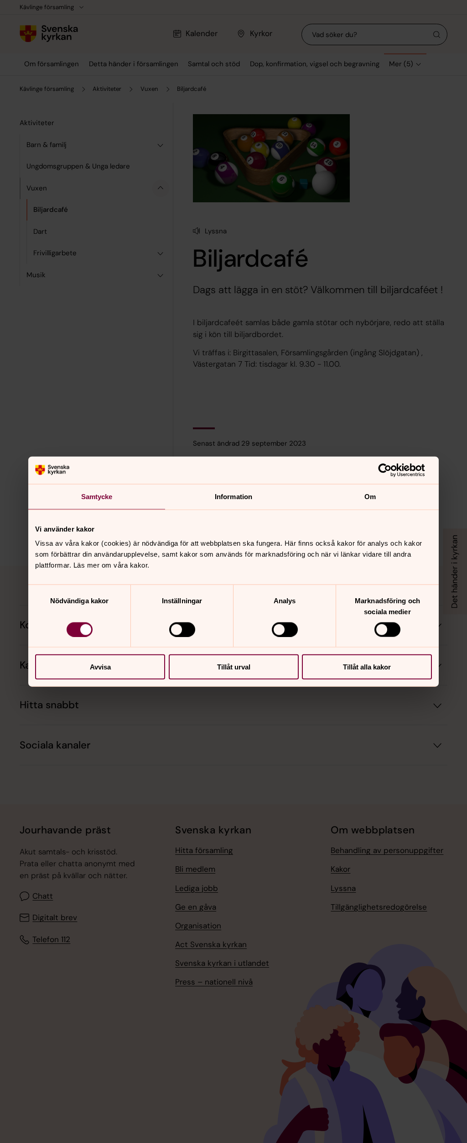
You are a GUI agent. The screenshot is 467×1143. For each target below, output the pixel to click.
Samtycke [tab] (97, 496)
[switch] (182, 629)
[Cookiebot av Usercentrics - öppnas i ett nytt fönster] (392, 470)
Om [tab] (370, 496)
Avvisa (100, 667)
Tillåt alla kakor (367, 667)
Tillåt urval (233, 667)
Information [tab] (233, 496)
